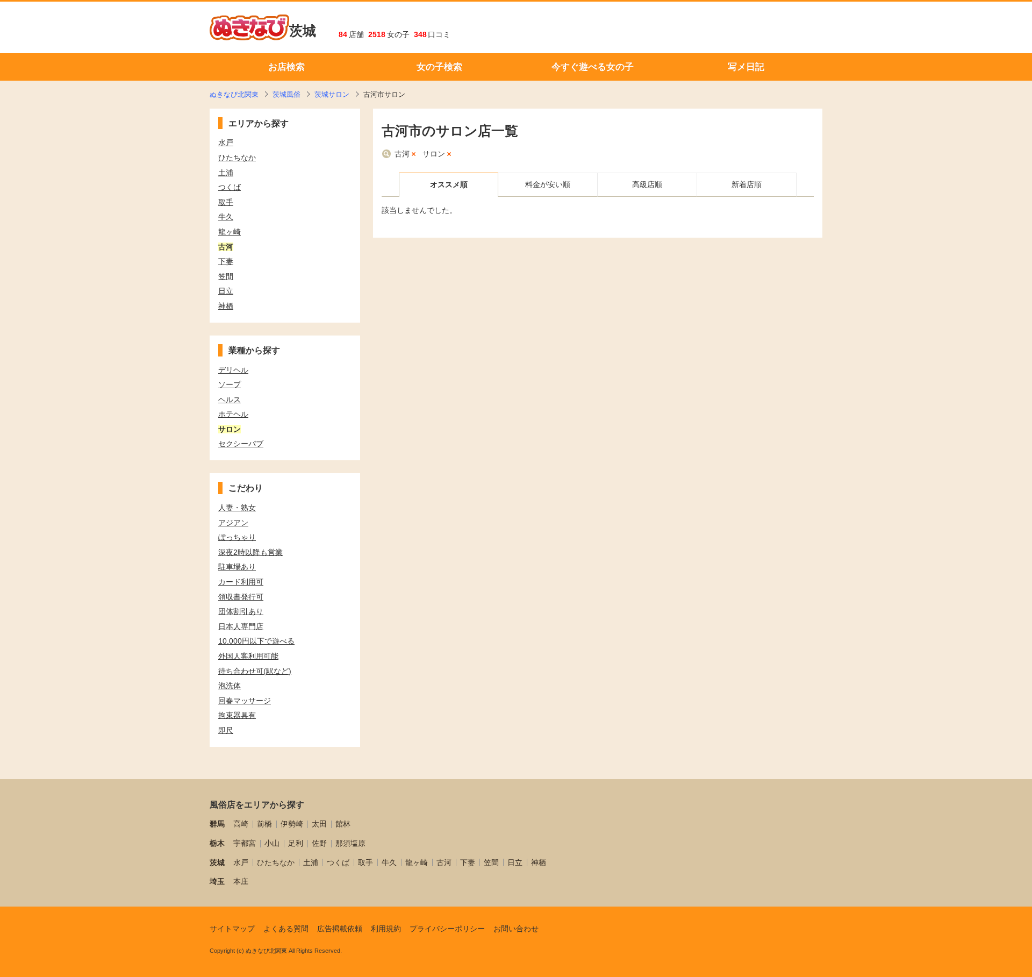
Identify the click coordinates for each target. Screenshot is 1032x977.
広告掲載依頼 (339, 928)
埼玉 (217, 881)
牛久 (389, 862)
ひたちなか (276, 862)
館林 (342, 823)
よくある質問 (286, 928)
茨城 (302, 30)
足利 (295, 843)
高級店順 (647, 184)
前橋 (264, 823)
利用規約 (386, 928)
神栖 (538, 862)
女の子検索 (439, 67)
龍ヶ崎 (416, 862)
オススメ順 (449, 184)
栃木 (217, 843)
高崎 (240, 823)
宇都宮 (244, 843)
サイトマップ (232, 928)
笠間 (491, 862)
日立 (514, 862)
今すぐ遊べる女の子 (592, 67)
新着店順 (747, 184)
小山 (272, 843)
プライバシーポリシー (447, 928)
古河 (402, 153)
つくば (338, 862)
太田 (319, 823)
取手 (365, 862)
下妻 (467, 862)
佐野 (319, 843)
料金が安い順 (547, 184)
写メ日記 (746, 67)
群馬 (217, 823)
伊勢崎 (292, 823)
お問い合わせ (516, 928)
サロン (433, 153)
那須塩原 (350, 843)
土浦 (310, 862)
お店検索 (286, 67)
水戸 (240, 862)
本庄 (240, 881)
